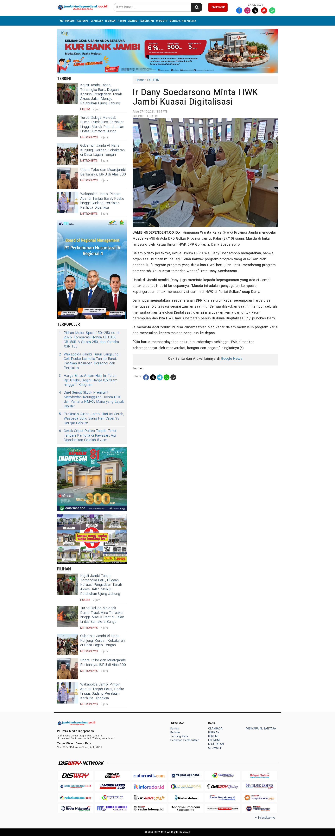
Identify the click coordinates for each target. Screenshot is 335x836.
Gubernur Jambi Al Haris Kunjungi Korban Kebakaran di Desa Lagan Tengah (102, 150)
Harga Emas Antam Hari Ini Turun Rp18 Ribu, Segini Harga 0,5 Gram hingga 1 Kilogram (88, 380)
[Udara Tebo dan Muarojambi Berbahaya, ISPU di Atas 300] (67, 178)
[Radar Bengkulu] (112, 809)
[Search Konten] (197, 7)
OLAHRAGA (97, 20)
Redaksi (175, 732)
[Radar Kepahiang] (223, 797)
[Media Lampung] (186, 776)
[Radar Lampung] (186, 786)
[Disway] (75, 776)
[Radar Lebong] (149, 809)
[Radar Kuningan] (75, 797)
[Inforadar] (149, 786)
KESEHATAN (147, 20)
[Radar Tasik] (149, 776)
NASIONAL (83, 20)
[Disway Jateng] (223, 786)
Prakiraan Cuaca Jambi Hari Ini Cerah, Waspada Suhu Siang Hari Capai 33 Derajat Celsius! (91, 418)
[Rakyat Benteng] (223, 809)
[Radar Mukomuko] (75, 809)
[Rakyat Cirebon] (259, 776)
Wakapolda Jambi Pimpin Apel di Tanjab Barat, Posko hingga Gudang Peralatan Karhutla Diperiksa (102, 200)
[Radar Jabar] (186, 797)
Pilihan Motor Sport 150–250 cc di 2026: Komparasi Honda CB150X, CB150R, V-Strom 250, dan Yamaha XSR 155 (89, 340)
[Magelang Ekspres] (259, 786)
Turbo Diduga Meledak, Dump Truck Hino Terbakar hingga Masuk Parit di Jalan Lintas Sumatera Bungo (102, 124)
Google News (232, 358)
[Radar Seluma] (186, 809)
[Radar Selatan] (259, 809)
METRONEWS (67, 20)
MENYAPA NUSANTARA (183, 20)
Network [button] (218, 7)
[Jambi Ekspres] (112, 786)
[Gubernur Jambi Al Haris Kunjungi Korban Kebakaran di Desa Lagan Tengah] (67, 154)
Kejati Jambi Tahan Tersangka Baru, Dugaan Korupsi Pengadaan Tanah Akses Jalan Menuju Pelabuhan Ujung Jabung (101, 94)
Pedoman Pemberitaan (184, 740)
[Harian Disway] (112, 776)
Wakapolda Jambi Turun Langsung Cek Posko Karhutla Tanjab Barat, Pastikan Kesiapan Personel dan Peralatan (88, 361)
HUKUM (121, 20)
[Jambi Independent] (75, 786)
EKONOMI (133, 20)
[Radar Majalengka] (112, 797)
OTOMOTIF (162, 20)
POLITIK (153, 80)
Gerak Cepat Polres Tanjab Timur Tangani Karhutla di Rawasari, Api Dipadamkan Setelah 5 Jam (88, 435)
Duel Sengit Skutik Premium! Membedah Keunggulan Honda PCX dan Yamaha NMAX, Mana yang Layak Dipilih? (91, 399)
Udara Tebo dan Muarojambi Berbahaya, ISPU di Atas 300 (103, 172)
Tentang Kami (179, 736)
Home (140, 80)
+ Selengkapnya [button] (265, 818)
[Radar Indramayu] (223, 776)
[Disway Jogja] (149, 797)
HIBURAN (110, 20)
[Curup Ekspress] (259, 797)
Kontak (174, 729)
